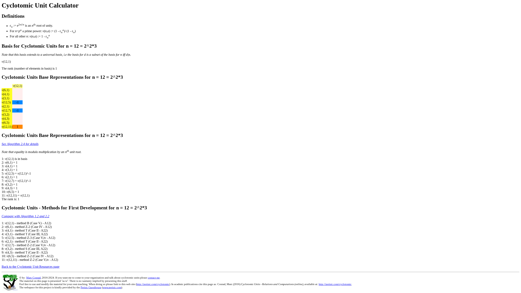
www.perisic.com (112, 287)
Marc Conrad (33, 277)
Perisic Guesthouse (91, 287)
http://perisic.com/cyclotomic (153, 284)
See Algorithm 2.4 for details (20, 144)
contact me (154, 277)
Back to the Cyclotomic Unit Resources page (30, 266)
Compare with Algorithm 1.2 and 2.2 (25, 216)
